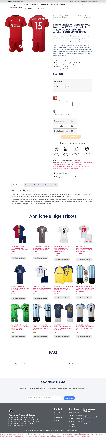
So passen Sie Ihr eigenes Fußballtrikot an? (17, 364)
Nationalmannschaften (58, 4)
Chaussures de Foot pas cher (70, 434)
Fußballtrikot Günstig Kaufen (69, 164)
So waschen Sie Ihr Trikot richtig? (69, 364)
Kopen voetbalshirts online (43, 436)
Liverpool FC (63, 16)
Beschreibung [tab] (17, 185)
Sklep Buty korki (23, 434)
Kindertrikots (28, 8)
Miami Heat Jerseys (35, 434)
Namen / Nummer (61, 101)
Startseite (56, 16)
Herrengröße (58, 81)
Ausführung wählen (18, 258)
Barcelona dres (85, 434)
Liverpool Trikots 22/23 (76, 168)
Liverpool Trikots (62, 168)
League (33, 4)
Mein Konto (41, 8)
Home (26, 4)
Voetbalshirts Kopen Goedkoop (24, 436)
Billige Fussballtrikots (63, 162)
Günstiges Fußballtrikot (66, 166)
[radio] (54, 86)
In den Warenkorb (71, 137)
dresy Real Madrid (96, 434)
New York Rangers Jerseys (51, 434)
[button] (46, 17)
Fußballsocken (62, 114)
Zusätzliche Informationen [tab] (33, 185)
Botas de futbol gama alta (8, 434)
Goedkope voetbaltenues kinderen (64, 436)
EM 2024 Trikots (76, 4)
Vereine (43, 4)
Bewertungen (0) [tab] (51, 185)
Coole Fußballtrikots (76, 162)
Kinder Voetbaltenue (82, 436)
